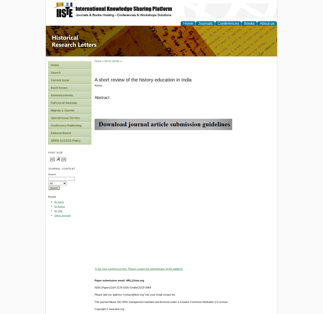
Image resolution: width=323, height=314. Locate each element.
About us (267, 23)
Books (249, 23)
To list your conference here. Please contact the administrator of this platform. (139, 268)
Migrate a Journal (62, 110)
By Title (58, 211)
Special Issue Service (65, 118)
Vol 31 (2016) (111, 61)
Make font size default (58, 158)
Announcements (62, 95)
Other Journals (62, 215)
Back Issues (59, 87)
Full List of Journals (64, 103)
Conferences (228, 23)
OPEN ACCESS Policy (66, 140)
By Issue (59, 202)
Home (188, 23)
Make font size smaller (52, 158)
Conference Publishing (66, 125)
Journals (205, 23)
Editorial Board (61, 133)
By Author (59, 206)
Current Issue (60, 80)
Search (56, 72)
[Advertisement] (185, 163)
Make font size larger (63, 158)
